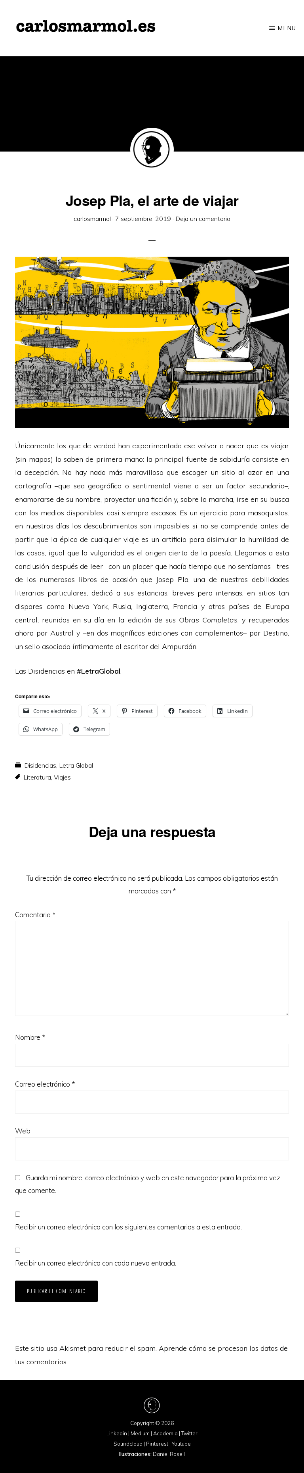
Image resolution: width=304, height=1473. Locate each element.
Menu (286, 28)
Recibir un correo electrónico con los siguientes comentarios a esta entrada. (128, 1227)
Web (22, 1131)
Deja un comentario (202, 219)
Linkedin (116, 1433)
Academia (165, 1433)
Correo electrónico (45, 1084)
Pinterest (157, 1443)
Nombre (30, 1037)
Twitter (189, 1433)
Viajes (62, 777)
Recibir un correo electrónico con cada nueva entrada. (95, 1263)
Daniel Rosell (169, 1454)
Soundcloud (128, 1443)
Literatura (37, 777)
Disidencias (40, 765)
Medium (140, 1433)
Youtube (181, 1443)
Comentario (35, 914)
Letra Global (76, 765)
